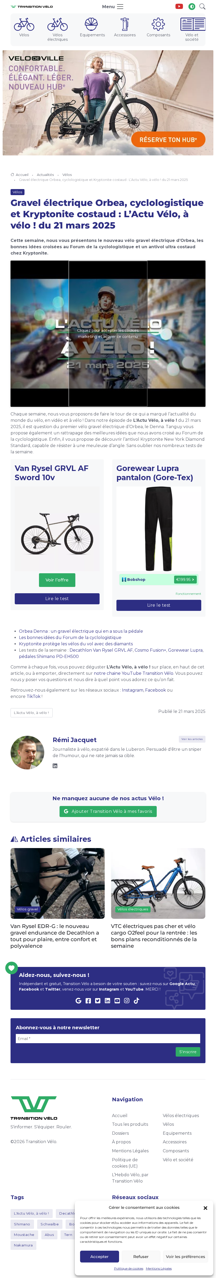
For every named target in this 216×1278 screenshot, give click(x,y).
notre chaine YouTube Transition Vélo (133, 673)
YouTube (134, 989)
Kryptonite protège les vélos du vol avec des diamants (76, 643)
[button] (205, 1207)
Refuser (141, 1256)
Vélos (67, 175)
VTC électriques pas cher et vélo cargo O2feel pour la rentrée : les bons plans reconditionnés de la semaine (54, 936)
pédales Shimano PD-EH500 (49, 656)
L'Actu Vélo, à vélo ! (31, 713)
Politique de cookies (128, 1268)
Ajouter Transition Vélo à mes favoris (111, 811)
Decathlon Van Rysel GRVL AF (101, 650)
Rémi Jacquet (75, 740)
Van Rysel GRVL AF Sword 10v (52, 473)
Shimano (22, 1224)
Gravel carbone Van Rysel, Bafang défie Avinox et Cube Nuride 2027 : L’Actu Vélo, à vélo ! (156, 932)
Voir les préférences (185, 1256)
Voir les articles (192, 739)
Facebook (155, 690)
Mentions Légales (159, 1268)
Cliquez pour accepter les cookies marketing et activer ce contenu (108, 333)
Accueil (22, 175)
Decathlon (69, 1213)
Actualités (45, 175)
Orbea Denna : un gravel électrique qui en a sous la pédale (81, 631)
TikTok (34, 696)
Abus (49, 1235)
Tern (68, 1235)
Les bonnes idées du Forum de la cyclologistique (70, 637)
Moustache (24, 1235)
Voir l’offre (57, 579)
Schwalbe (50, 1224)
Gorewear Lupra (185, 650)
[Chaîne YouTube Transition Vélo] (179, 6)
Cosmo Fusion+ (150, 650)
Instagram (132, 690)
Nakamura (23, 1245)
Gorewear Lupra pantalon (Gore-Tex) (154, 473)
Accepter (99, 1256)
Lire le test (57, 598)
